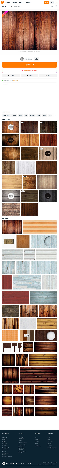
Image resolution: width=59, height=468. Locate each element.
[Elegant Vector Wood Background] (10, 126)
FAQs (35, 436)
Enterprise (4, 442)
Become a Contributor (37, 445)
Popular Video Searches (21, 451)
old (26, 114)
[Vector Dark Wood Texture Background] (10, 140)
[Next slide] (53, 114)
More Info (6, 83)
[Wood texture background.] (22, 240)
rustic (44, 114)
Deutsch (48, 442)
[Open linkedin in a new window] (21, 464)
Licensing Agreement (21, 437)
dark (38, 114)
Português (48, 440)
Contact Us (36, 438)
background (6, 114)
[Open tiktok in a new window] (26, 464)
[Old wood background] (29, 153)
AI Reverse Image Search (6, 449)
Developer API (5, 447)
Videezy (4, 440)
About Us (36, 440)
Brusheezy (4, 436)
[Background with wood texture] (29, 310)
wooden (32, 114)
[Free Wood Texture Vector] (29, 195)
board (50, 114)
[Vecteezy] (2, 2)
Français (48, 445)
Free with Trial (29, 64)
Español (48, 438)
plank (20, 114)
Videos (20, 2)
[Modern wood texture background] (29, 181)
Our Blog (36, 442)
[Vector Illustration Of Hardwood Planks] (11, 153)
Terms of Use (38, 464)
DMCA (19, 440)
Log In (52, 2)
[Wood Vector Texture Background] (48, 153)
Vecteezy (4, 438)
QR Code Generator (4, 456)
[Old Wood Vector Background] (11, 195)
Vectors (7, 2)
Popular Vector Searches (21, 444)
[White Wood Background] (25, 166)
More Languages (50, 447)
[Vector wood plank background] (8, 166)
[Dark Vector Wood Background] (48, 140)
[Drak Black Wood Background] (48, 195)
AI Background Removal (5, 453)
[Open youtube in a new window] (30, 464)
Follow (36, 59)
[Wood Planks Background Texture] (12, 181)
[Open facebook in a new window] (16, 464)
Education (4, 445)
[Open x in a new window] (28, 464)
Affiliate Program (22, 442)
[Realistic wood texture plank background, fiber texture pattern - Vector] (28, 347)
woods (14, 114)
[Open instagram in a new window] (19, 464)
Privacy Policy (45, 464)
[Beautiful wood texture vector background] (48, 126)
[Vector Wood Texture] (29, 209)
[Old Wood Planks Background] (47, 181)
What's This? (15, 80)
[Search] (52, 6)
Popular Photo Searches (21, 448)
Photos (14, 2)
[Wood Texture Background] (29, 140)
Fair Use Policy (52, 464)
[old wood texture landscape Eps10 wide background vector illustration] (29, 126)
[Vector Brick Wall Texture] (11, 209)
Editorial (28, 2)
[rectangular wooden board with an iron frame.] (8, 240)
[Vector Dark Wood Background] (10, 310)
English (48, 436)
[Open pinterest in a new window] (23, 464)
